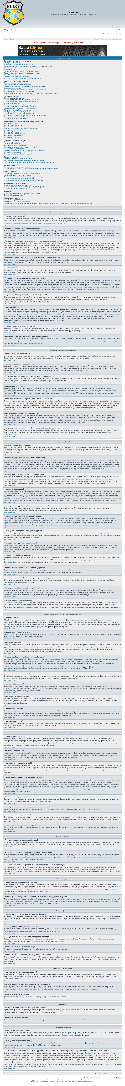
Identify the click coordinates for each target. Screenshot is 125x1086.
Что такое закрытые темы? (13, 135)
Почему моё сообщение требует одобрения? (19, 117)
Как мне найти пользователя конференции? (19, 178)
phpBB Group (71, 1033)
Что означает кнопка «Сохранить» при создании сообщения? (25, 115)
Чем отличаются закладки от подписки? (17, 185)
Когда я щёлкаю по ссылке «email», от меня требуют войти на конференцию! (30, 93)
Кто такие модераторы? (12, 144)
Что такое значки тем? (11, 137)
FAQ (120, 30)
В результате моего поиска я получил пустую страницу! (23, 177)
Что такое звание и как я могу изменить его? (19, 91)
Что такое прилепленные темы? (15, 134)
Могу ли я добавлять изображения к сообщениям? (21, 128)
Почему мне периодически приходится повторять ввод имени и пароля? (29, 66)
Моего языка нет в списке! (13, 88)
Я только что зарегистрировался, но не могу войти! (21, 71)
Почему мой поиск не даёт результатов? (18, 175)
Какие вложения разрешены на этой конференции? (22, 193)
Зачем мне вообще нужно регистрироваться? (19, 64)
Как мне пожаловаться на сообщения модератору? (21, 113)
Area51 (38, 1045)
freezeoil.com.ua (88, 1080)
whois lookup (31, 1055)
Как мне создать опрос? (12, 103)
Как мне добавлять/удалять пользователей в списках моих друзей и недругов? (31, 169)
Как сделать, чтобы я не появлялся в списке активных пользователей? (28, 68)
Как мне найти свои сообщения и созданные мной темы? (24, 180)
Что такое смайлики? (11, 127)
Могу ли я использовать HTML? (15, 125)
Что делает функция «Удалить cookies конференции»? (23, 78)
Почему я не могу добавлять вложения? (17, 110)
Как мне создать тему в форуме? (15, 98)
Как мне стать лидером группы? (15, 149)
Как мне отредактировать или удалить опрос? (20, 107)
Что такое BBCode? (10, 123)
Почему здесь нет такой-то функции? (17, 201)
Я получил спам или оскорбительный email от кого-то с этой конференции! (30, 162)
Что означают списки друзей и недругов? (18, 167)
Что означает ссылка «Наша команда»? (18, 154)
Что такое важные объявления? (15, 130)
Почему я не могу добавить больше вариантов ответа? (23, 105)
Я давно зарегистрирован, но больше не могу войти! (22, 73)
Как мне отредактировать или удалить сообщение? (22, 100)
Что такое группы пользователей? (16, 145)
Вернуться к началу (9, 225)
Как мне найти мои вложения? (14, 195)
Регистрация (15, 30)
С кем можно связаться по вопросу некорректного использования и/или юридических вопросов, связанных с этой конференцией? (49, 203)
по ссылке (86, 43)
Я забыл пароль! (9, 69)
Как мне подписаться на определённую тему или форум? (24, 187)
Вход (6, 30)
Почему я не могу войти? (12, 63)
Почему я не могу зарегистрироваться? (17, 76)
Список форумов (9, 39)
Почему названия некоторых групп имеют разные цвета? (24, 150)
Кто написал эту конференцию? (15, 200)
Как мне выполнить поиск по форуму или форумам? (22, 173)
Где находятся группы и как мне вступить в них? (20, 147)
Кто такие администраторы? (14, 142)
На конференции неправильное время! (17, 85)
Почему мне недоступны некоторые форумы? (20, 108)
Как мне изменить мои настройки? (16, 83)
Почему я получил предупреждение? (17, 112)
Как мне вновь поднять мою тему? (15, 119)
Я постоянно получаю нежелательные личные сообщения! (24, 160)
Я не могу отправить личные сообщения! (18, 159)
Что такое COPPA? (10, 75)
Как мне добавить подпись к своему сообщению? (21, 101)
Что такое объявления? (12, 132)
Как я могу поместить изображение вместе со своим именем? (25, 90)
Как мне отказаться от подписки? (15, 188)
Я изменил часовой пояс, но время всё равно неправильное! (25, 86)
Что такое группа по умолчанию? (15, 152)
